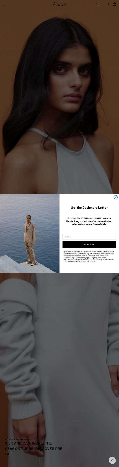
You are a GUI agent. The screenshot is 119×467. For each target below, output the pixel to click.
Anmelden (89, 244)
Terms (93, 261)
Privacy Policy (84, 261)
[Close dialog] (116, 197)
